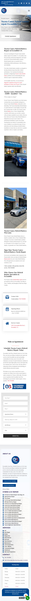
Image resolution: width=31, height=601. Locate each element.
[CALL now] (28, 598)
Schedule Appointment (10, 36)
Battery (16, 104)
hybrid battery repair (17, 279)
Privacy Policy (6, 489)
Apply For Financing (8, 4)
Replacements (7, 259)
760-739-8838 (22, 299)
